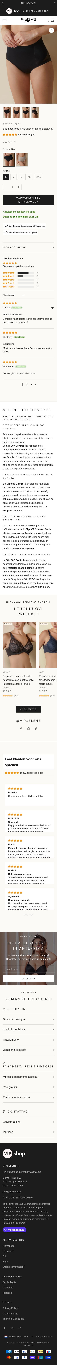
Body (5, 1261)
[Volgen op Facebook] (20, 728)
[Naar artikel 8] (35, 112)
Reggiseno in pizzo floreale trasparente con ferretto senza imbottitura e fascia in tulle (18, 680)
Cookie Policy (10, 1313)
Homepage (8, 1246)
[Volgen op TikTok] (36, 728)
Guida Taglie (9, 1282)
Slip (5, 1256)
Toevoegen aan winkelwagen (28, 200)
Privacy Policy (10, 1308)
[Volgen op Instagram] (28, 728)
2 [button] (27, 384)
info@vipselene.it (12, 1191)
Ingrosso (7, 1293)
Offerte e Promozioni (13, 1267)
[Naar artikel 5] (7, 112)
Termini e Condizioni (13, 1319)
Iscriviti (28, 978)
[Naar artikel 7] (26, 112)
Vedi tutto (28, 709)
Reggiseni (8, 1251)
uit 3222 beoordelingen (31, 773)
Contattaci (8, 1287)
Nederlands (43, 1337)
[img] (10, 303)
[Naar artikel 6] (16, 112)
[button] (10, 134)
